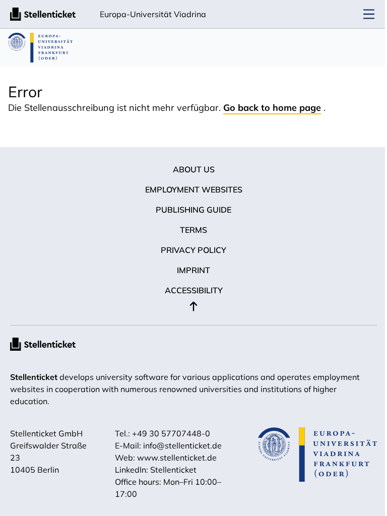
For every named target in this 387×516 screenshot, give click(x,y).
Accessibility (194, 290)
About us (194, 169)
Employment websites (193, 189)
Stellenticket (33, 377)
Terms (193, 230)
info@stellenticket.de (182, 445)
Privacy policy (193, 250)
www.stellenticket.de (177, 458)
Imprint (193, 270)
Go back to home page (272, 107)
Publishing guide (193, 210)
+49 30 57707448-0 (171, 433)
